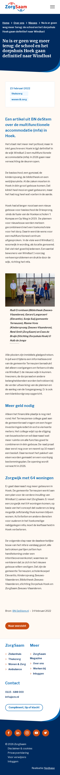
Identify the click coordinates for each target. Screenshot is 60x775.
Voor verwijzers (17, 757)
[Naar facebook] (8, 732)
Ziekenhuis (14, 654)
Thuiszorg (14, 659)
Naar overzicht (17, 625)
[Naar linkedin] (17, 732)
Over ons (38, 663)
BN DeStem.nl (20, 610)
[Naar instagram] (27, 732)
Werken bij (39, 668)
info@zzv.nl (12, 696)
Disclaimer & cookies (20, 748)
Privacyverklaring (18, 752)
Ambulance (15, 669)
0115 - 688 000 (14, 692)
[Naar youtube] (36, 732)
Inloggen (38, 673)
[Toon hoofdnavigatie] (52, 7)
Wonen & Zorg (17, 664)
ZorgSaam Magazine (38, 656)
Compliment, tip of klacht (24, 707)
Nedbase (49, 768)
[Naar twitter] (45, 732)
